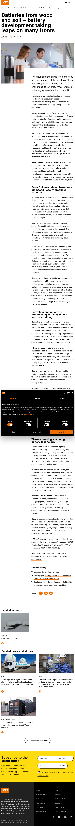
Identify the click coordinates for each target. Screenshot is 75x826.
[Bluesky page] (59, 817)
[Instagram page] (72, 817)
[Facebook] (41, 593)
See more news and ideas (37, 740)
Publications (40, 803)
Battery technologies (50, 571)
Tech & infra (40, 799)
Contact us (58, 803)
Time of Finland (60, 812)
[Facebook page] (53, 817)
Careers (57, 790)
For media (39, 807)
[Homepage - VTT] (5, 2)
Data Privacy (59, 807)
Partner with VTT (61, 799)
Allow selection (37, 432)
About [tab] (62, 398)
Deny (13, 432)
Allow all (61, 432)
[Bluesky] (51, 593)
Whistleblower (41, 812)
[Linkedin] (46, 593)
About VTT (39, 790)
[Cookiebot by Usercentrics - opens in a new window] (65, 393)
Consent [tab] (13, 398)
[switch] (28, 424)
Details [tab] (37, 398)
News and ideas (41, 794)
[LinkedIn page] (65, 817)
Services (58, 794)
